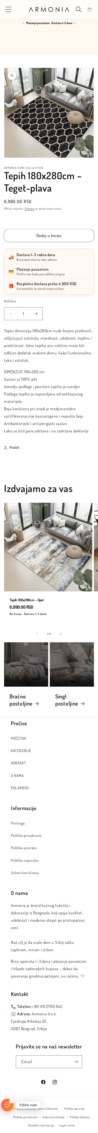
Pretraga (18, 823)
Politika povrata (23, 847)
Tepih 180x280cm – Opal (27, 600)
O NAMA (17, 775)
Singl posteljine (66, 700)
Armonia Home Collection (41, 1109)
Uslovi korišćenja (25, 872)
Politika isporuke (25, 860)
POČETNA (18, 738)
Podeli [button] (15, 447)
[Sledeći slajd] (61, 634)
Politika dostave (80, 1117)
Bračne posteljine (21, 700)
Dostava (29, 208)
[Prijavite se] (76, 1061)
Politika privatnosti (26, 835)
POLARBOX (20, 787)
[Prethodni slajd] (37, 634)
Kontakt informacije (41, 1125)
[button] (8, 9)
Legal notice (67, 1125)
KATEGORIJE (21, 750)
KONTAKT (18, 763)
